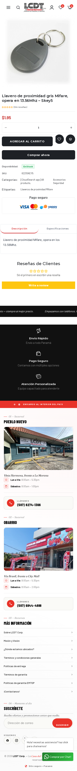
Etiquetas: (9, 189)
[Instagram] (16, 740)
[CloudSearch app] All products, (32, 181)
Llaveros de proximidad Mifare (37, 189)
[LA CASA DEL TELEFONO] (35, 7)
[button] (7, 106)
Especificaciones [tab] (58, 228)
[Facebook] (7, 740)
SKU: (4, 173)
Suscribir (62, 725)
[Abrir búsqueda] (18, 7)
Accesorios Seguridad (59, 181)
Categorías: (10, 179)
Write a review (39, 285)
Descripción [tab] (19, 228)
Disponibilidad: (10, 166)
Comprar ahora (38, 155)
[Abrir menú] (8, 7)
